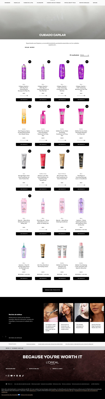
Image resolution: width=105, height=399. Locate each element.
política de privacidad (57, 390)
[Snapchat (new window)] (20, 376)
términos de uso (68, 390)
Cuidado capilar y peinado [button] (53, 2)
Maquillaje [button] (17, 2)
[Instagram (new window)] (8, 376)
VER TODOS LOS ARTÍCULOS (15, 337)
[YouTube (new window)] (11, 375)
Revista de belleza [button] (84, 2)
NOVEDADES (7, 2)
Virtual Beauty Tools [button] (70, 2)
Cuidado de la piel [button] (28, 2)
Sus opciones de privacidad (10, 394)
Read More (30, 47)
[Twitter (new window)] (14, 375)
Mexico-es (10, 384)
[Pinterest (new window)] (17, 376)
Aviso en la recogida (27, 394)
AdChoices (32, 390)
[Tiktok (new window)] (23, 376)
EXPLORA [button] (95, 2)
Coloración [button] (40, 2)
